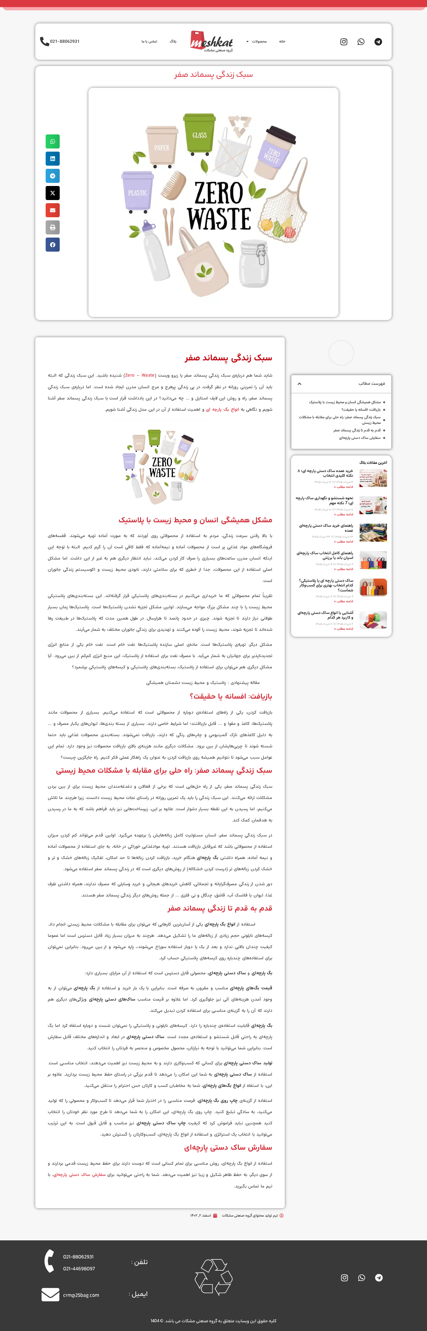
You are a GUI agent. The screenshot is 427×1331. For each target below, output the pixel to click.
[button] (53, 141)
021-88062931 (65, 41)
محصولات (259, 41)
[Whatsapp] (361, 41)
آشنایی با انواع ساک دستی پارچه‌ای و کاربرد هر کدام (325, 615)
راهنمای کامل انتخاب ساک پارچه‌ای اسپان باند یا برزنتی (325, 555)
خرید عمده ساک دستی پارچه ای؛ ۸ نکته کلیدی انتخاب (325, 473)
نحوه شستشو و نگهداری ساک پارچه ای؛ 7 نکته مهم (324, 500)
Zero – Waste (140, 375)
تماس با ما (149, 41)
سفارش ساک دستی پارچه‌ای (360, 438)
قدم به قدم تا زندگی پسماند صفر (357, 430)
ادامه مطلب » (343, 487)
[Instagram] (344, 41)
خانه (282, 41)
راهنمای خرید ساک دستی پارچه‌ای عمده (326, 528)
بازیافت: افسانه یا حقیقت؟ (361, 410)
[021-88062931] (44, 41)
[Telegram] (378, 41)
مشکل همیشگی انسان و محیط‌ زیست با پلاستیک (345, 402)
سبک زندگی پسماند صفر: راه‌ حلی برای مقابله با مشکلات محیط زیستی (340, 420)
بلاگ (173, 41)
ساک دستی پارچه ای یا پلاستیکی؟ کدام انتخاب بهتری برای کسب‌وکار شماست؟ (326, 586)
